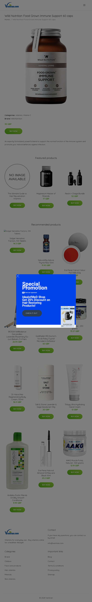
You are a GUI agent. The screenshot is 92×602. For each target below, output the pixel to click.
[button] (32, 313)
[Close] (17, 276)
